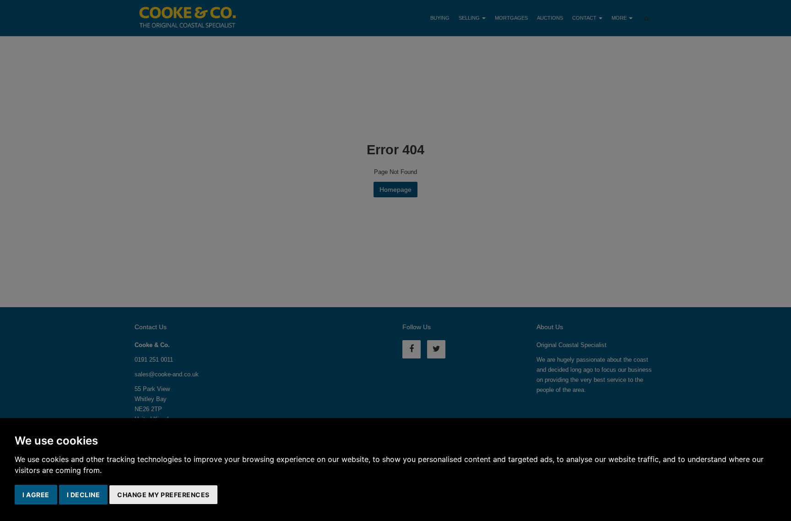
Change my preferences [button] (163, 495)
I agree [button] (35, 495)
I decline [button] (83, 495)
